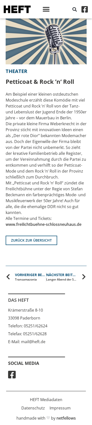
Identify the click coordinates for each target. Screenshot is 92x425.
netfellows (66, 418)
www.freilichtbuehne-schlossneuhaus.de (43, 224)
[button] (46, 9)
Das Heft (18, 300)
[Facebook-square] (84, 9)
